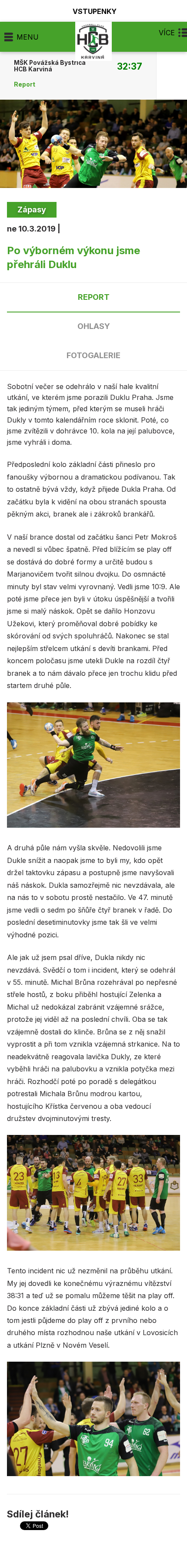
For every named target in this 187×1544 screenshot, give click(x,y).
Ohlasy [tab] (93, 326)
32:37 (129, 66)
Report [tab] (94, 297)
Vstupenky (95, 11)
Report (24, 84)
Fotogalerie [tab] (93, 355)
